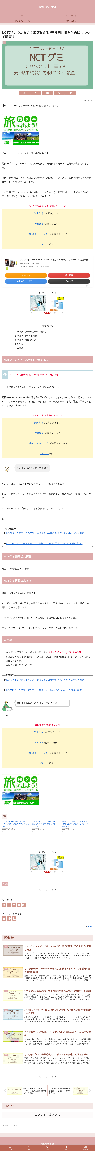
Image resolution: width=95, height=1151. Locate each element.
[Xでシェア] (24, 93)
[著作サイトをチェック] (4, 918)
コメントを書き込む (47, 1114)
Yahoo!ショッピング (38, 234)
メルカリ (44, 244)
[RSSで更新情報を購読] (14, 918)
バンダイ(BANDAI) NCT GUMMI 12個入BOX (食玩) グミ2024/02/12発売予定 (54, 260)
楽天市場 (38, 213)
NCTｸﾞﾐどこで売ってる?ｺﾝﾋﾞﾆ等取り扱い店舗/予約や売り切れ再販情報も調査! (45, 533)
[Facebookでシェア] (35, 93)
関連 (21, 348)
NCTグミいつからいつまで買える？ (33, 332)
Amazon (39, 224)
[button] (70, 93)
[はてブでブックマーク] (47, 93)
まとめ (20, 344)
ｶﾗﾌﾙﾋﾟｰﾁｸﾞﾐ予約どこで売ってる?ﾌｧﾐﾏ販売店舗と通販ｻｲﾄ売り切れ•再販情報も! (75, 823)
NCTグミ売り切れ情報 (27, 336)
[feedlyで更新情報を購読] (9, 918)
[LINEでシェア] (59, 93)
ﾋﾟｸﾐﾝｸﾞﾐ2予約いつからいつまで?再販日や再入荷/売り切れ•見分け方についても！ (45, 823)
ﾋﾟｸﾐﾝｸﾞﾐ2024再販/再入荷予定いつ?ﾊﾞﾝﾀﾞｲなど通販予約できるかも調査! (15, 823)
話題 (6, 884)
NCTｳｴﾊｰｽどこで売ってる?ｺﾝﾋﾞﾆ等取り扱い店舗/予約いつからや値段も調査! (44, 543)
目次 (44, 326)
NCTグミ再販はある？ (27, 340)
